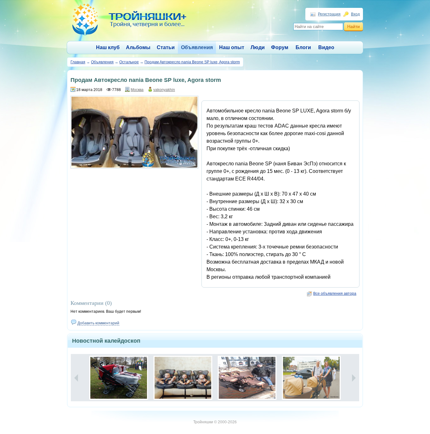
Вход (355, 14)
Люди (258, 47)
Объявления (197, 47)
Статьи (166, 47)
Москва (137, 90)
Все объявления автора (334, 293)
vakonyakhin (164, 90)
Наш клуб (108, 47)
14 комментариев (196, 360)
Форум (279, 47)
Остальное (129, 62)
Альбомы (138, 47)
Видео (326, 47)
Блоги (303, 47)
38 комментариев (324, 360)
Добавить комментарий (98, 323)
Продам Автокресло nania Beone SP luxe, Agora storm (192, 62)
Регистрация (329, 14)
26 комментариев (260, 360)
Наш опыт (231, 47)
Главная (78, 62)
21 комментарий (132, 360)
